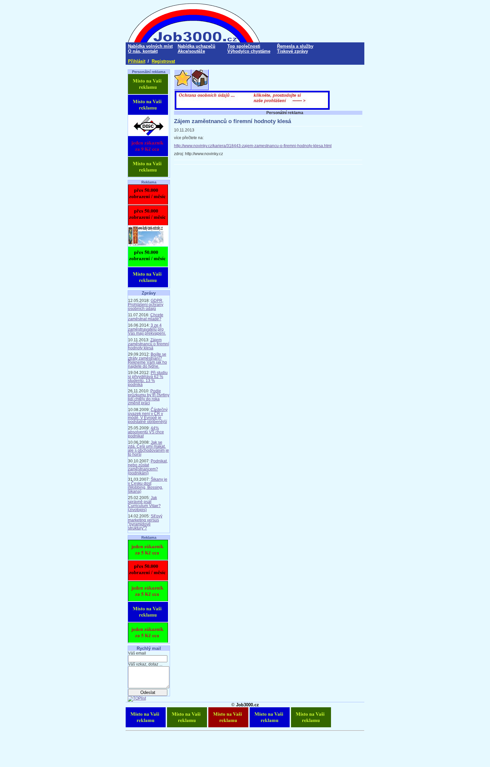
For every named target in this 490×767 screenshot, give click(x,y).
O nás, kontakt (143, 51)
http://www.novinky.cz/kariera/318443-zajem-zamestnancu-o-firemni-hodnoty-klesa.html (253, 146)
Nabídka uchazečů (196, 46)
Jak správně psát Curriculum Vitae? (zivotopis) (144, 504)
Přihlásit (136, 61)
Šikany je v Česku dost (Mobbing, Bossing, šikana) (147, 485)
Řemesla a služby (295, 46)
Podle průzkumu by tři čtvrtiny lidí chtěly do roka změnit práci (148, 397)
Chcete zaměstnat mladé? (145, 317)
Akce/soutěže (191, 51)
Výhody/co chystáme (248, 51)
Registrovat (163, 61)
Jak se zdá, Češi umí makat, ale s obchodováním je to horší (148, 448)
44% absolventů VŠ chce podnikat (146, 432)
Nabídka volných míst (150, 46)
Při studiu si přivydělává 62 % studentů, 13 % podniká (148, 379)
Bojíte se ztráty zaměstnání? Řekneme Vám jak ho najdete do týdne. (147, 360)
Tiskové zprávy (292, 51)
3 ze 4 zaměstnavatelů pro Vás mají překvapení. (147, 329)
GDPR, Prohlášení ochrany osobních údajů (145, 305)
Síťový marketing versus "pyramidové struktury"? (145, 522)
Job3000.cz (247, 704)
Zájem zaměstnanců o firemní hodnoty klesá (148, 344)
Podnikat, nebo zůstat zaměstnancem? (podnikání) (148, 467)
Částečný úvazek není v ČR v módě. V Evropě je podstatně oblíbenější (148, 416)
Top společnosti (243, 46)
